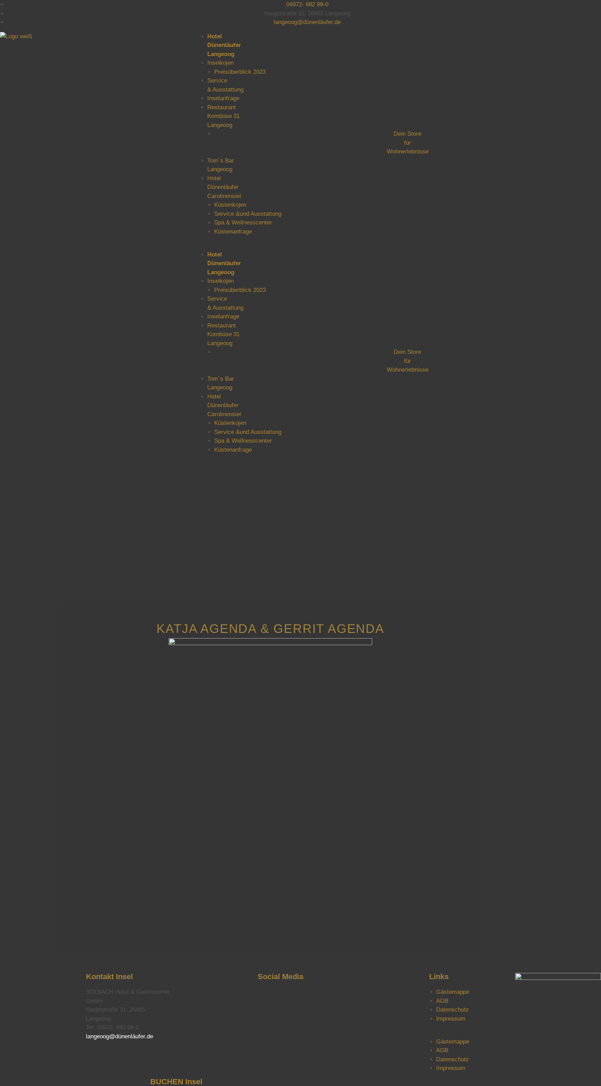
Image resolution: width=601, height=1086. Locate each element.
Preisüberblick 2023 (240, 72)
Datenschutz (452, 1009)
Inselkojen (220, 63)
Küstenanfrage (233, 231)
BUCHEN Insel (176, 1081)
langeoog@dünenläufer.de (119, 1036)
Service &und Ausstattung (247, 214)
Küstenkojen (230, 204)
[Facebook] (309, 996)
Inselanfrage (223, 98)
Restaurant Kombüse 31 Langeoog (223, 116)
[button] (400, 245)
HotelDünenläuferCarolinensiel (224, 187)
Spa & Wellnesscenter (243, 222)
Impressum (450, 1018)
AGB (442, 1001)
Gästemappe (452, 992)
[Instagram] (266, 996)
